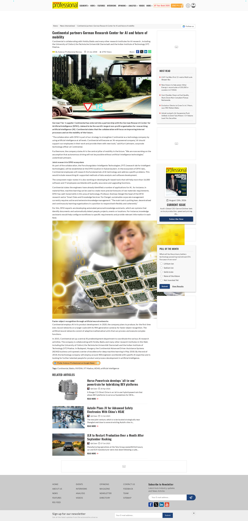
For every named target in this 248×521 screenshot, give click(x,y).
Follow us (190, 26)
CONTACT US (129, 484)
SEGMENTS (84, 6)
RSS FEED (56, 502)
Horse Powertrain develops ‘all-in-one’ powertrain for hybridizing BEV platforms (112, 382)
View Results (178, 286)
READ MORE (92, 398)
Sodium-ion (168, 268)
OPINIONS (122, 6)
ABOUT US (57, 488)
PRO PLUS (177, 5)
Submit (165, 286)
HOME (55, 484)
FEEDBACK (128, 488)
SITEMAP (127, 497)
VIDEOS (142, 6)
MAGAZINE (105, 488)
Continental (62, 368)
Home (55, 26)
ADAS (97, 368)
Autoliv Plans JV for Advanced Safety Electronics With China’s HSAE (110, 410)
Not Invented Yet (171, 280)
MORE (148, 6)
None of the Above (172, 276)
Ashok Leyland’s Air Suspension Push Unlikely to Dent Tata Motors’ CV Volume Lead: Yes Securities (177, 115)
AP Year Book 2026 (162, 5)
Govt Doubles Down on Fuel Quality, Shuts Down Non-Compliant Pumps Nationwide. (175, 97)
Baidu (72, 368)
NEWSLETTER (105, 493)
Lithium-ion (169, 264)
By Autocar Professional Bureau (69, 52)
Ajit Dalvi (94, 389)
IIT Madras (89, 368)
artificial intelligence (110, 368)
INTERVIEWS (111, 6)
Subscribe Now (176, 219)
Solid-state (168, 272)
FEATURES (101, 6)
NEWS (92, 6)
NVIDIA (79, 368)
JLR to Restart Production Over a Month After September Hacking (115, 437)
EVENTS (79, 484)
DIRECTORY (105, 497)
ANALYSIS (132, 6)
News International (67, 26)
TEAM (126, 493)
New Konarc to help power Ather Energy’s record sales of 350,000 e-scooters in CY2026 (175, 87)
